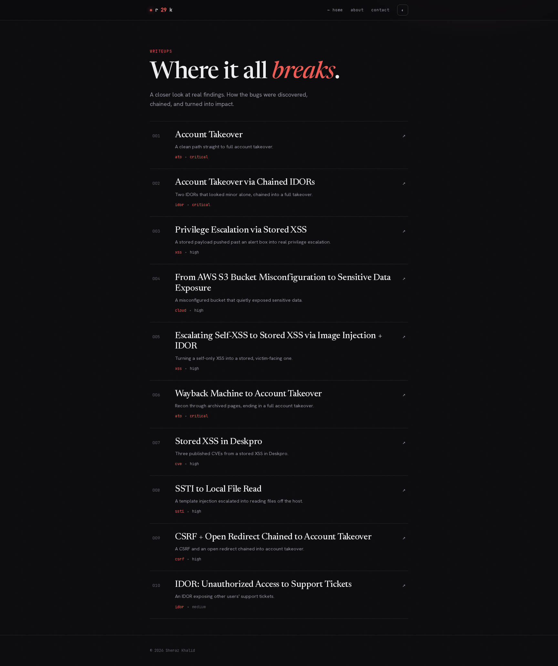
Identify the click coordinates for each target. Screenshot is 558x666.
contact (380, 10)
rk (163, 10)
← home (335, 10)
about (357, 10)
